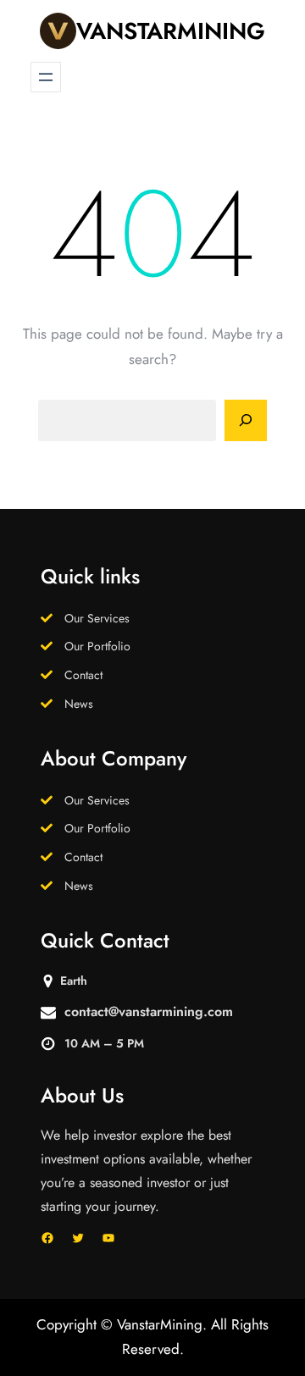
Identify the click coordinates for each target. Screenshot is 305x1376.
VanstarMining (170, 30)
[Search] (246, 421)
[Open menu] (45, 77)
